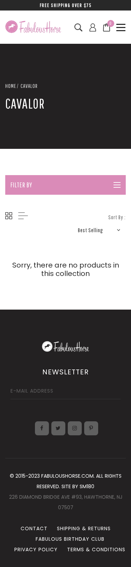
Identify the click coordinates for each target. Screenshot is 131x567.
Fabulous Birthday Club (70, 538)
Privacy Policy (36, 549)
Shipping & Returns (84, 528)
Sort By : (117, 217)
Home (10, 86)
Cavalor (29, 86)
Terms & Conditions (96, 549)
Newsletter (65, 372)
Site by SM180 (77, 486)
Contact (34, 528)
